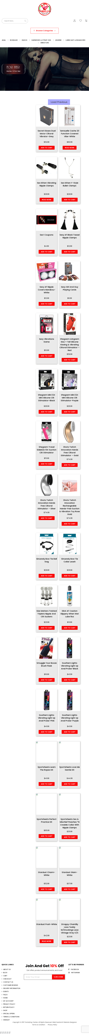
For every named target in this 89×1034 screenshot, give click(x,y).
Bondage (14, 40)
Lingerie (58, 40)
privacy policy (52, 1025)
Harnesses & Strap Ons (41, 40)
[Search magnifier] (25, 20)
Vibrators (44, 42)
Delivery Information (11, 988)
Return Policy (8, 1007)
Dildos (24, 40)
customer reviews (10, 985)
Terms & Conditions (11, 1017)
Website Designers (70, 1022)
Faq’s (5, 995)
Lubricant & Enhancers (75, 40)
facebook (75, 969)
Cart (5, 976)
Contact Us (8, 982)
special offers (9, 1013)
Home (9, 71)
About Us (7, 969)
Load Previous (59, 102)
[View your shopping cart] (86, 21)
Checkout (7, 979)
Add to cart (46, 148)
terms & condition (38, 1025)
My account (8, 1001)
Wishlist (6, 1020)
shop (5, 1010)
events (6, 991)
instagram (75, 972)
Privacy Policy (9, 1004)
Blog (5, 972)
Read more (69, 148)
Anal (4, 40)
